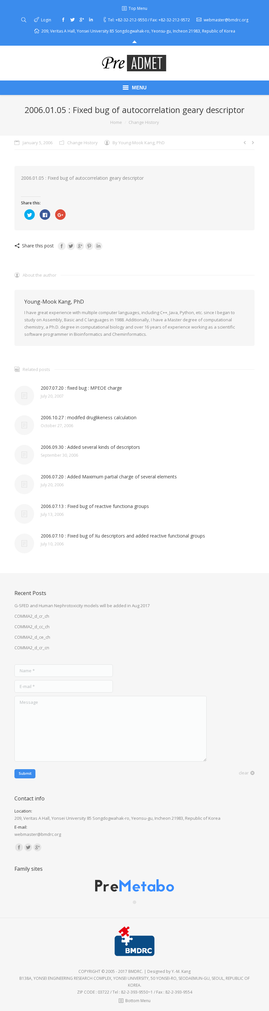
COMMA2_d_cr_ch (31, 616)
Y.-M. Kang (181, 971)
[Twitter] (72, 20)
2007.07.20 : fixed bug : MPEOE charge (81, 388)
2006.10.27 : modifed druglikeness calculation (88, 417)
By (139, 143)
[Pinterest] (89, 246)
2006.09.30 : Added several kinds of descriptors (90, 447)
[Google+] (82, 20)
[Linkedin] (91, 20)
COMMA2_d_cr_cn (31, 648)
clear (244, 773)
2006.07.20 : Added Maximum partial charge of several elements (109, 476)
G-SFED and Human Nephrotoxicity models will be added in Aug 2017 (82, 606)
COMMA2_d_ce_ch (32, 637)
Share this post (38, 245)
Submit (25, 773)
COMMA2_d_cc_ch (32, 627)
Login (46, 20)
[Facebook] (63, 20)
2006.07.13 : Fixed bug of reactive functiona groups (95, 506)
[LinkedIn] (98, 246)
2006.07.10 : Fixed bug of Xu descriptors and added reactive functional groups (123, 536)
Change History (144, 122)
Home (116, 122)
